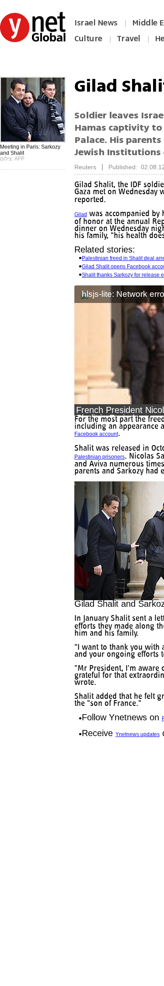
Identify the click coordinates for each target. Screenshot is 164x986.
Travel (128, 38)
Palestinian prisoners (119, 457)
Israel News (96, 23)
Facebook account (96, 434)
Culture (88, 38)
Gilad (80, 214)
